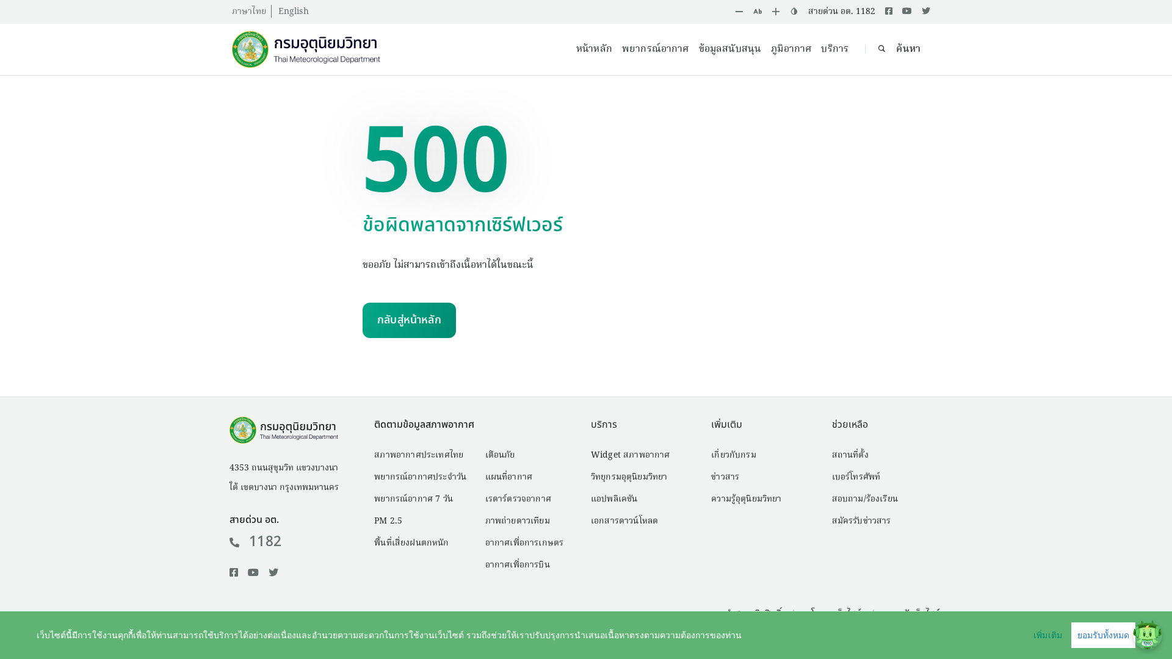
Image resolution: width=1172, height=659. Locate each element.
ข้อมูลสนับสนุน (730, 49)
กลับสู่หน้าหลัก (409, 320)
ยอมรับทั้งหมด (1103, 635)
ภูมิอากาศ (791, 49)
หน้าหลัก (594, 49)
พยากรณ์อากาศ (655, 49)
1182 (265, 542)
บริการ (834, 49)
